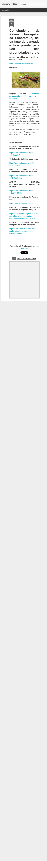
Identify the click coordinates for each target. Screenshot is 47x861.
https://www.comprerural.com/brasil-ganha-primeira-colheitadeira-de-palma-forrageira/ (23, 230)
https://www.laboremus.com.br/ (21, 203)
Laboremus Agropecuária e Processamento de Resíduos (24, 95)
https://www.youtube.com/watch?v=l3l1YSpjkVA (21, 153)
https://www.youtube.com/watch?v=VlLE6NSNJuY (21, 176)
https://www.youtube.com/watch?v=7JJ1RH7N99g (21, 191)
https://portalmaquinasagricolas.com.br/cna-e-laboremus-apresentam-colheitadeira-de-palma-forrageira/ (24, 215)
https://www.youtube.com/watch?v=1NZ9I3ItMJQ (21, 164)
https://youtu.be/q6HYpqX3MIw (21, 63)
